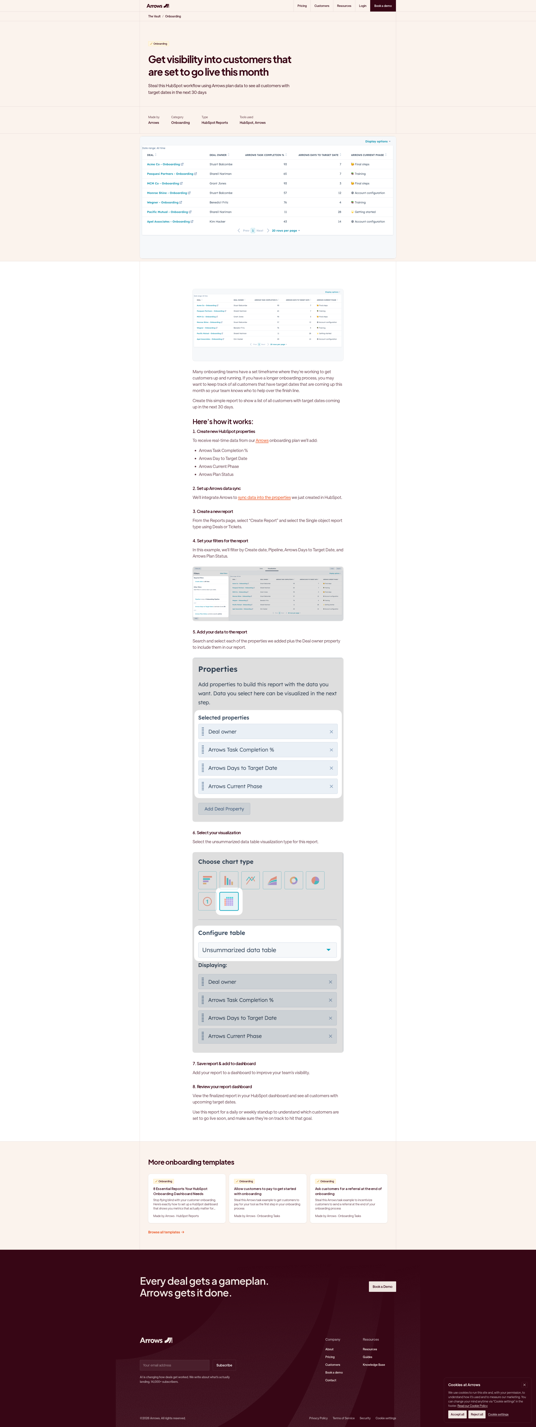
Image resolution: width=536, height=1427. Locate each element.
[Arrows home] (158, 6)
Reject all (477, 1414)
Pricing (302, 6)
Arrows (262, 440)
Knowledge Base (374, 1364)
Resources (344, 6)
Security (365, 1418)
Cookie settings (386, 1418)
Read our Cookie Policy (472, 1406)
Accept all (457, 1414)
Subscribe (224, 1365)
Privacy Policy (318, 1418)
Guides (367, 1357)
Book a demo (334, 1372)
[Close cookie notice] (524, 1385)
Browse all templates (164, 1232)
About (329, 1349)
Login (362, 6)
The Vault (154, 16)
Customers (321, 6)
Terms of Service (344, 1418)
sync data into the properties (264, 497)
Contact (330, 1380)
